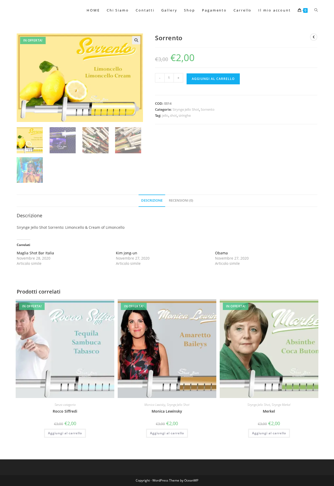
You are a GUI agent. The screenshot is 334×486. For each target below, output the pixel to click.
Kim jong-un (126, 252)
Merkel (269, 411)
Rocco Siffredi (65, 411)
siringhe (184, 115)
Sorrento (207, 109)
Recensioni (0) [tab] (181, 200)
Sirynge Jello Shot (185, 109)
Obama (221, 252)
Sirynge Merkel (281, 404)
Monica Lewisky (154, 404)
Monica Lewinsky (167, 411)
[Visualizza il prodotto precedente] (313, 37)
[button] (136, 40)
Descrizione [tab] (152, 200)
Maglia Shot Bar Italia (35, 252)
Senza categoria (65, 404)
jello (165, 115)
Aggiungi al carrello (213, 79)
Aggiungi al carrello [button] (65, 433)
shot (173, 115)
